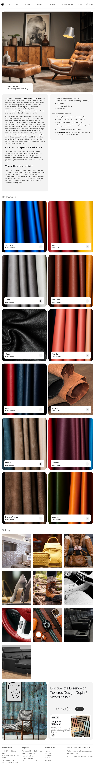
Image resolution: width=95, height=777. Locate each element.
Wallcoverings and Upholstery (17, 89)
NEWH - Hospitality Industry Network (80, 756)
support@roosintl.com (10, 762)
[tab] (61, 709)
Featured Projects (67, 4)
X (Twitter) (48, 760)
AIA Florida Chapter (74, 753)
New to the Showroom (30, 756)
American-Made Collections (32, 751)
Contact (80, 4)
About (18, 4)
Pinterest (48, 753)
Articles (39, 4)
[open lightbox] (16, 551)
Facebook (48, 755)
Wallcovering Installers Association (79, 751)
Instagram (48, 751)
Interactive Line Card (29, 761)
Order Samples (27, 758)
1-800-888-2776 (8, 760)
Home (8, 4)
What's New (51, 4)
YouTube (48, 758)
